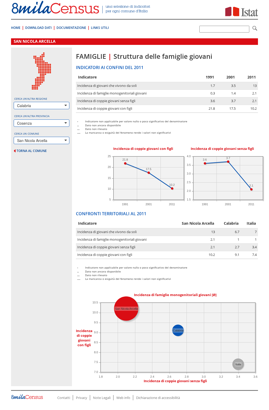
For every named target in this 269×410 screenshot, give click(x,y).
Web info (123, 397)
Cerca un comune (26, 133)
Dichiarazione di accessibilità (158, 397)
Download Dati (38, 27)
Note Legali (102, 397)
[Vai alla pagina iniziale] (81, 10)
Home (15, 27)
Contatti (63, 397)
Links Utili (100, 27)
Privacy (81, 397)
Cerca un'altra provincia (31, 116)
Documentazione (71, 27)
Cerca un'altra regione (30, 99)
